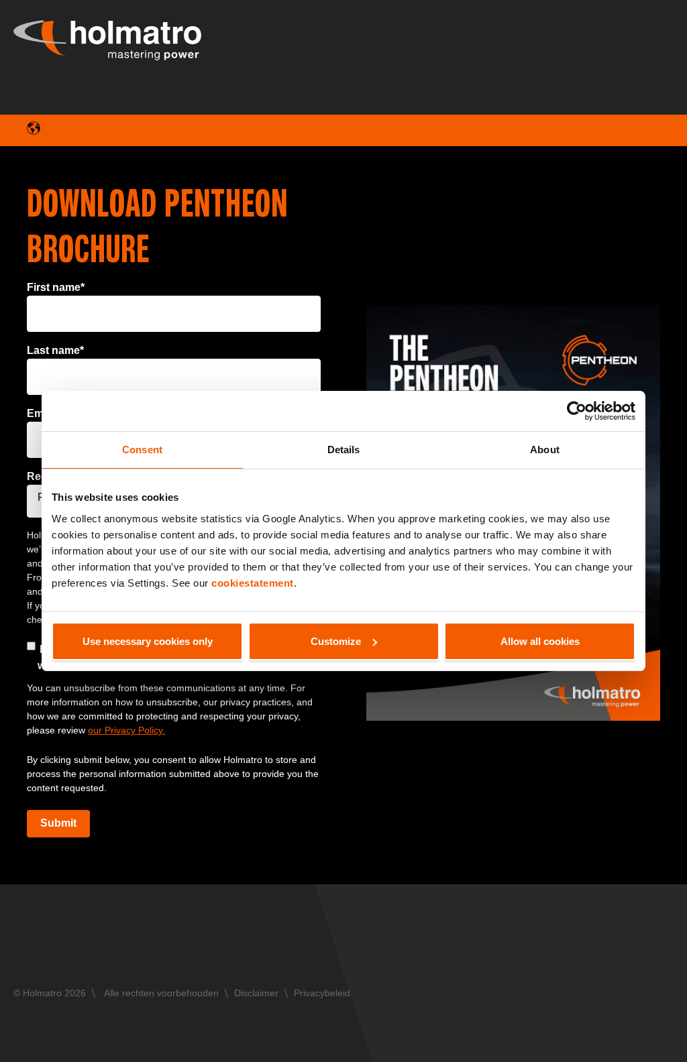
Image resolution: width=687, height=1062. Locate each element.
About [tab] (545, 449)
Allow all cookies (540, 641)
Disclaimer (256, 993)
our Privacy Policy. (126, 730)
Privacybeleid (322, 993)
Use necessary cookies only (148, 641)
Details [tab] (343, 449)
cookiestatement (252, 583)
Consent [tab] (142, 449)
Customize (336, 641)
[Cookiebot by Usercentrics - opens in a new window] (576, 411)
